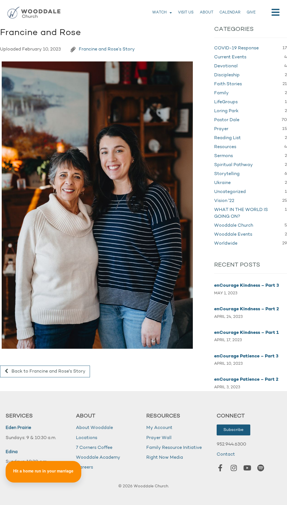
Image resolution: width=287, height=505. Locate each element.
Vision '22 (224, 201)
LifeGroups (226, 102)
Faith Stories (228, 84)
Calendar (229, 12)
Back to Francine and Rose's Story (47, 371)
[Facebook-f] (220, 468)
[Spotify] (260, 468)
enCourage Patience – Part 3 (246, 356)
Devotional (226, 66)
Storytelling (227, 174)
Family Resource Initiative (174, 448)
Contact (226, 454)
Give (251, 12)
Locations (86, 438)
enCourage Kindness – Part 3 (246, 285)
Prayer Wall (159, 438)
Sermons (223, 156)
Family (221, 93)
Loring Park (226, 111)
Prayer (221, 129)
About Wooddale (94, 428)
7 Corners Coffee (94, 448)
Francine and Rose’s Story (107, 49)
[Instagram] (233, 468)
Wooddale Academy (98, 457)
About (206, 12)
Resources (225, 147)
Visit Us (186, 12)
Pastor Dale (226, 120)
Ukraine (222, 183)
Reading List (227, 138)
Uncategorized (230, 192)
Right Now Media (164, 457)
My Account (159, 428)
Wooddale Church (233, 225)
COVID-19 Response (236, 48)
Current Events (230, 57)
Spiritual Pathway (233, 165)
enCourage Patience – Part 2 (246, 379)
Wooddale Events (233, 234)
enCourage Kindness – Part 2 (246, 309)
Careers (84, 467)
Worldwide (225, 243)
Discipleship (227, 75)
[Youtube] (247, 468)
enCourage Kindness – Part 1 (246, 332)
